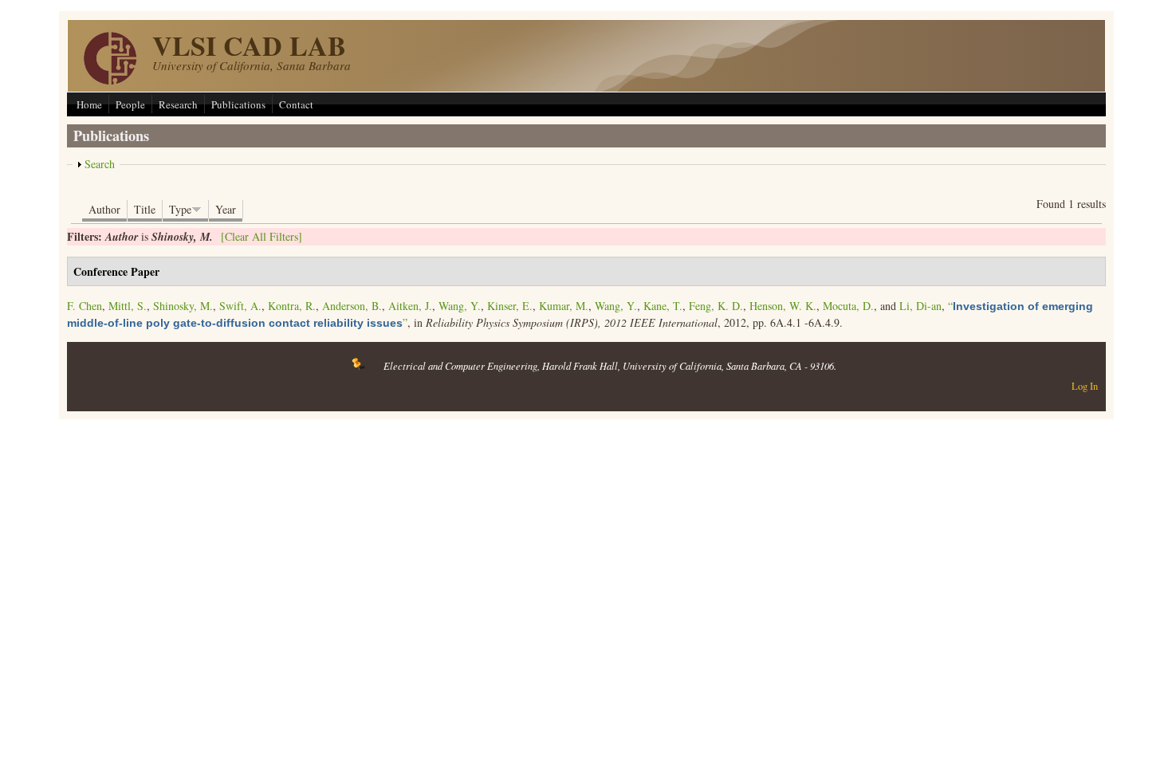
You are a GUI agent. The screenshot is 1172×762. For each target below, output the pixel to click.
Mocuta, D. (848, 305)
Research (178, 104)
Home (89, 104)
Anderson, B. (352, 305)
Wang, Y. (460, 305)
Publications (238, 104)
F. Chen (84, 305)
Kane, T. (662, 305)
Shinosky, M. (183, 305)
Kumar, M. (563, 305)
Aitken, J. (410, 305)
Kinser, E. (510, 305)
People (130, 104)
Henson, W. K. (782, 305)
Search (100, 163)
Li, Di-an (920, 305)
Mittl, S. (127, 305)
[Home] (110, 80)
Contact (296, 104)
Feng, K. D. (716, 305)
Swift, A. (240, 305)
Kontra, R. (292, 305)
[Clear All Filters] (261, 236)
